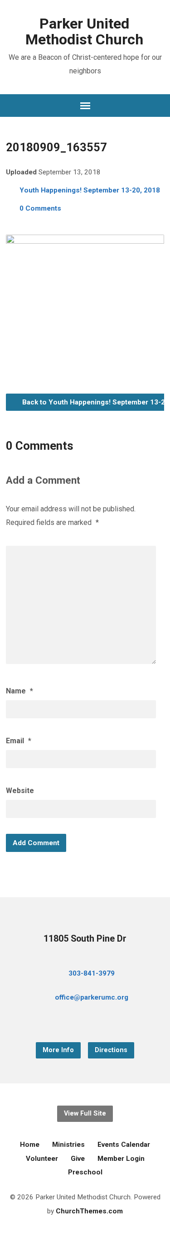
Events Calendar (123, 1144)
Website (20, 790)
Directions (111, 1050)
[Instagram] (99, 1022)
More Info (58, 1050)
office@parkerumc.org (91, 997)
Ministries (68, 1144)
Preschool (85, 1172)
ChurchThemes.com (89, 1211)
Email (18, 740)
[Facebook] (70, 1022)
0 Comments (40, 208)
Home (29, 1144)
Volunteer (42, 1158)
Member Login (121, 1158)
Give (78, 1158)
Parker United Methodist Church (84, 31)
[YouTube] (85, 1022)
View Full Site (85, 1113)
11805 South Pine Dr (85, 938)
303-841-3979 (91, 973)
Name (19, 691)
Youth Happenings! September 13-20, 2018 (89, 190)
